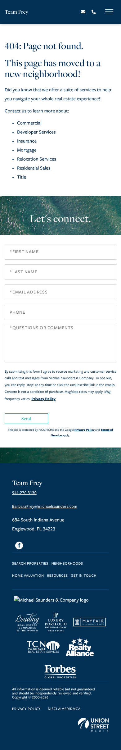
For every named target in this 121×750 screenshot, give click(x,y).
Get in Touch (83, 576)
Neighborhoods (67, 564)
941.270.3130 (24, 492)
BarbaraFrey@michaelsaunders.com (44, 506)
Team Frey (16, 11)
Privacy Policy (43, 398)
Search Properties (30, 564)
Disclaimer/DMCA (64, 709)
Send (26, 418)
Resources (57, 576)
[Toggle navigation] (109, 12)
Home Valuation (28, 576)
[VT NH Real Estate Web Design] (93, 725)
